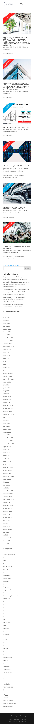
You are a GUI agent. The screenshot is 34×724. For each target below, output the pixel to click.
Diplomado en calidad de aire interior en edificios (16, 247)
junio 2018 (6, 526)
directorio (6, 581)
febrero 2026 (7, 332)
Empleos (6, 587)
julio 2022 (6, 450)
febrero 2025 (7, 367)
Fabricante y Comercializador (12, 596)
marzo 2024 (7, 397)
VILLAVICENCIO (8, 687)
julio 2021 (6, 482)
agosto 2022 (7, 447)
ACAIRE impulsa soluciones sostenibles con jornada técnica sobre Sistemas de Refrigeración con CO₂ (16, 284)
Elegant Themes (20, 719)
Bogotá (5, 560)
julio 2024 (6, 385)
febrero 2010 (7, 541)
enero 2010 (6, 544)
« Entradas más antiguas (11, 265)
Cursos (25, 47)
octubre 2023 (7, 411)
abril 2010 (6, 535)
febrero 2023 (7, 432)
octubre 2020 (7, 497)
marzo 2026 (7, 329)
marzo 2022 (7, 461)
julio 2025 (6, 352)
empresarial (7, 590)
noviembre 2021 (8, 470)
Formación (6, 599)
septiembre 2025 (8, 347)
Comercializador (8, 566)
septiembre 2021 (8, 476)
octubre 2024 (7, 376)
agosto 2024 (7, 382)
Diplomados (26, 250)
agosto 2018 (7, 520)
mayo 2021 (6, 485)
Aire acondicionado (9, 554)
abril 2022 (6, 458)
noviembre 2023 (8, 408)
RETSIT (5, 660)
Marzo (5, 625)
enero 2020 (6, 503)
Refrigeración (7, 657)
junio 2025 (6, 355)
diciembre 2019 (8, 505)
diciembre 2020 (8, 491)
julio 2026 (6, 320)
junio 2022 (6, 452)
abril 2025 (6, 361)
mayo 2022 (6, 455)
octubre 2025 (7, 344)
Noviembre (6, 49)
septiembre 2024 (8, 379)
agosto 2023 (7, 417)
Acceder (5, 698)
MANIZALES (7, 622)
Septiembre (14, 252)
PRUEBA (6, 649)
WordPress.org (8, 706)
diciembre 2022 (8, 438)
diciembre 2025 (8, 338)
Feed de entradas (8, 701)
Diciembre (6, 131)
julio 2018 (6, 523)
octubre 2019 (7, 511)
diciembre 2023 (8, 405)
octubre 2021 (7, 473)
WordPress (22, 721)
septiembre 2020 (8, 500)
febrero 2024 (7, 400)
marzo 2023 (7, 429)
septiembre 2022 (8, 444)
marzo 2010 (7, 538)
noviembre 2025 (8, 341)
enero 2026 (6, 335)
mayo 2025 (6, 358)
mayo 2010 (6, 532)
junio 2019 (6, 514)
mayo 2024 (6, 391)
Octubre (13, 171)
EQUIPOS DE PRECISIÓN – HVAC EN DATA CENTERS (16, 166)
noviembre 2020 (8, 494)
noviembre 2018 (8, 517)
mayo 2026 (6, 326)
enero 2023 (6, 435)
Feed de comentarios (10, 704)
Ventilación (6, 684)
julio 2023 (6, 420)
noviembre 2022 (8, 441)
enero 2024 (6, 403)
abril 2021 (6, 488)
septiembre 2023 (8, 414)
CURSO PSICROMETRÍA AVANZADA (16, 127)
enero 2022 (6, 464)
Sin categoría (7, 672)
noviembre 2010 (8, 529)
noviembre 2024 (8, 373)
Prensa (5, 646)
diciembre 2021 (8, 467)
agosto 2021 (7, 479)
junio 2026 (6, 323)
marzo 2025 (7, 364)
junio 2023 (6, 423)
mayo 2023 (6, 426)
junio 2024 (6, 388)
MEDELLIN (6, 628)
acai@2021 (9, 47)
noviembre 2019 (8, 508)
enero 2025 (6, 370)
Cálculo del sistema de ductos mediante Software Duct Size (14, 208)
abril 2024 (6, 394)
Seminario (20, 171)
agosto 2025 (7, 349)
